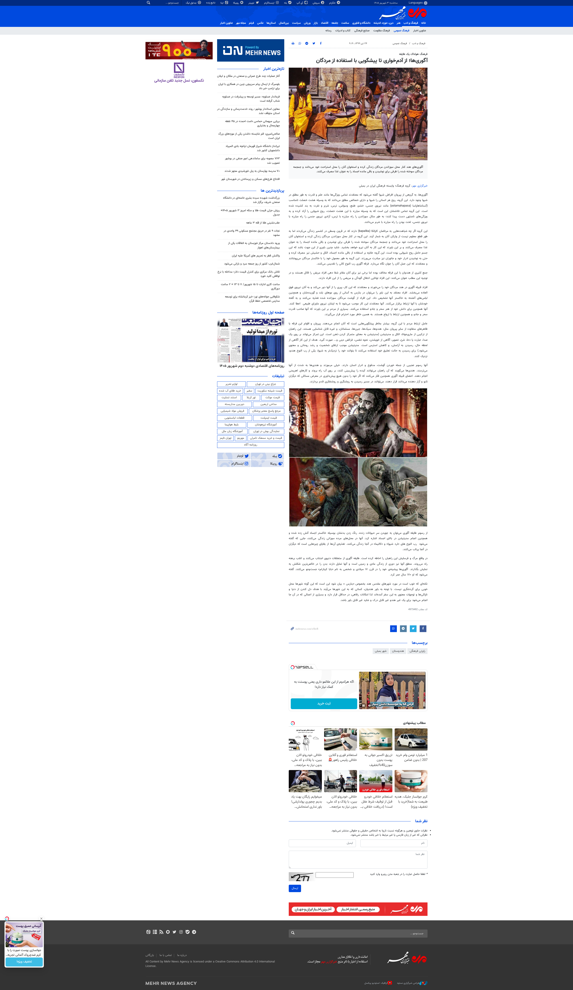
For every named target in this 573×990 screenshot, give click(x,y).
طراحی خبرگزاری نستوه (408, 983)
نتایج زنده (211, 3)
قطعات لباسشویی (234, 418)
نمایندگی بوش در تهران (266, 431)
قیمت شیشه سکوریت (269, 391)
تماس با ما (166, 955)
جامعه (334, 23)
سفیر (249, 391)
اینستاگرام (269, 3)
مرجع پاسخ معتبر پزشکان (266, 411)
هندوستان (398, 651)
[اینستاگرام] (181, 932)
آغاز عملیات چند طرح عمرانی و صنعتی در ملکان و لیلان (248, 76)
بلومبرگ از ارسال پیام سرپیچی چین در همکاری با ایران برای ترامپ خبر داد (249, 86)
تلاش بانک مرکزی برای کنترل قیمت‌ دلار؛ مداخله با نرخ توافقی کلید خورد (249, 274)
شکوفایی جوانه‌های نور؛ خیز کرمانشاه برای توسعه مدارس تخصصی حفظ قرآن (252, 299)
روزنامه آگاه (250, 445)
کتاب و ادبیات (343, 30)
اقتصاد (324, 23)
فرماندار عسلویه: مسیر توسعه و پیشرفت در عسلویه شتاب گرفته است (251, 99)
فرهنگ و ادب (411, 23)
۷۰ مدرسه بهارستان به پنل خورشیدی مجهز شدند (252, 171)
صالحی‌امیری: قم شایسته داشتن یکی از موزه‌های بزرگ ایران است (249, 136)
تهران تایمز (225, 438)
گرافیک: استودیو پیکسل (376, 983)
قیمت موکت (272, 397)
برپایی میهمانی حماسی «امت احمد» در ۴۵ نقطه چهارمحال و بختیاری (252, 123)
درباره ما (182, 955)
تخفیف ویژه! (24, 962)
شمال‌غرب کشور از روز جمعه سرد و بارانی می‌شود (252, 264)
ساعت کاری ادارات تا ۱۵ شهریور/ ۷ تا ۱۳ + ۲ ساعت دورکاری (250, 286)
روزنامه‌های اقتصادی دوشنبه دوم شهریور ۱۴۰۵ (252, 366)
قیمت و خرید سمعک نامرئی (266, 438)
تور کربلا (251, 397)
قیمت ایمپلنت (269, 418)
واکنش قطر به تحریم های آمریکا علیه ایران (256, 256)
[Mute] (369, 705)
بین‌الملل (284, 23)
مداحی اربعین (269, 404)
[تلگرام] (194, 932)
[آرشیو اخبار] (155, 932)
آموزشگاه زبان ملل (232, 431)
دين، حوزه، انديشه (383, 23)
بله (286, 3)
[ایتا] (148, 932)
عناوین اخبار (419, 30)
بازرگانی (149, 955)
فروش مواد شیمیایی (232, 411)
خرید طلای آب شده (230, 391)
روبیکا (236, 3)
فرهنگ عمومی (401, 30)
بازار (316, 23)
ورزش (307, 23)
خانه (423, 23)
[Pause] (363, 705)
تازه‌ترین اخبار (273, 69)
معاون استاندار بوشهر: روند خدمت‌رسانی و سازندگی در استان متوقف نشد (248, 111)
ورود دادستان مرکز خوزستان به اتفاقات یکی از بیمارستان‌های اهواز (254, 245)
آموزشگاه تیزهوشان (266, 424)
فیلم (251, 23)
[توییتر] (174, 932)
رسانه (328, 30)
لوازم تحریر (231, 384)
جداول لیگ (191, 3)
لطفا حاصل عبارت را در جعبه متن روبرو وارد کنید (399, 874)
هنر (398, 23)
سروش (316, 3)
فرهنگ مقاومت (381, 30)
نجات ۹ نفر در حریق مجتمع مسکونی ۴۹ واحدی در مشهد (252, 233)
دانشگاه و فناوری (361, 23)
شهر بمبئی (381, 651)
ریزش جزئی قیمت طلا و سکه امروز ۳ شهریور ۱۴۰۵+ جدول (250, 212)
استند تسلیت (229, 397)
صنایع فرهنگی (362, 30)
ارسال (295, 888)
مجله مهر (241, 23)
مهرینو (240, 438)
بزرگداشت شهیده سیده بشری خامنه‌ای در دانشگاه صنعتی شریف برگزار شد (251, 200)
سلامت (345, 23)
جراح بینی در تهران (265, 384)
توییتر (251, 3)
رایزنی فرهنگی (417, 651)
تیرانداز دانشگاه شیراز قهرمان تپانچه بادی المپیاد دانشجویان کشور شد (253, 148)
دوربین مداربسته (234, 404)
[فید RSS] (161, 932)
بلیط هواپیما (232, 424)
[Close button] (41, 918)
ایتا (222, 3)
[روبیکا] (168, 932)
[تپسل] (292, 667)
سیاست (296, 23)
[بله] (187, 932)
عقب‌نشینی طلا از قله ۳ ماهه (263, 223)
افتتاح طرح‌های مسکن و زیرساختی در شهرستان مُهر (250, 179)
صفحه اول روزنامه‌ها (268, 313)
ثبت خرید (324, 703)
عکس (260, 23)
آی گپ (300, 3)
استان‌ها (271, 23)
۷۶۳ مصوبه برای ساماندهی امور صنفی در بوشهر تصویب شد (252, 160)
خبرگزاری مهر (420, 186)
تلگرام (332, 3)
